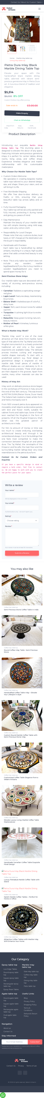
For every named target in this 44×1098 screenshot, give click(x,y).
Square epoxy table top (11, 979)
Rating (8, 516)
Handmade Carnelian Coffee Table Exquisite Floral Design (22, 863)
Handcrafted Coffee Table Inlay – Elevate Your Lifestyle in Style (20, 694)
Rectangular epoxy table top (10, 985)
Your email (9, 503)
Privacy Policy (29, 1001)
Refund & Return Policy (30, 1015)
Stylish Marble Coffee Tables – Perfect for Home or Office (21, 898)
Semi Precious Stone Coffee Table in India (21, 610)
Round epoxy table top (10, 973)
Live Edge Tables (10, 969)
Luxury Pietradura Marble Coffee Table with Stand (21, 881)
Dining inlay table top (30, 981)
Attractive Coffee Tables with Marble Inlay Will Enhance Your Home (21, 940)
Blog (26, 998)
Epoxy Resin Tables (11, 989)
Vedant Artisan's (30, 1082)
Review (8, 526)
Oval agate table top (9, 1016)
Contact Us (7, 1031)
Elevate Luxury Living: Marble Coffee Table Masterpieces (21, 821)
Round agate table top (10, 999)
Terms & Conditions (28, 1009)
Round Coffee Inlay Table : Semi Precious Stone (21, 651)
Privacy (21, 1066)
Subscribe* (35, 1042)
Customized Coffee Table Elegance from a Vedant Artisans (21, 778)
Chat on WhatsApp (22, 120)
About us (7, 1028)
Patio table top (30, 986)
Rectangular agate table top (10, 1010)
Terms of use (32, 1066)
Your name (9, 490)
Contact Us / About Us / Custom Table (26, 2)
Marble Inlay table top (24, 58)
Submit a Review (22, 553)
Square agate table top (11, 1005)
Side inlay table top (31, 971)
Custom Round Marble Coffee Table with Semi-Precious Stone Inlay (20, 736)
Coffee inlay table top (11, 607)
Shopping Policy (30, 1005)
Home (12, 58)
